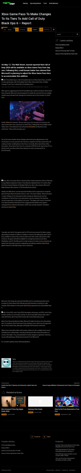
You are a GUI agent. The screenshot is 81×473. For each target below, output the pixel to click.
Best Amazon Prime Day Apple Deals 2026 (12, 410)
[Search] (77, 34)
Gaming (4, 414)
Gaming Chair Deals (35, 409)
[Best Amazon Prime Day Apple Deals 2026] (13, 401)
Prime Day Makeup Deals (62, 45)
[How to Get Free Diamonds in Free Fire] (67, 401)
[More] (54, 30)
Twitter (48, 437)
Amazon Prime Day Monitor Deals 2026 (66, 54)
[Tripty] (6, 365)
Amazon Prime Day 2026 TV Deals (65, 51)
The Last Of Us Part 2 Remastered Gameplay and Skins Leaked (65, 459)
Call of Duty (27, 306)
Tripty (14, 359)
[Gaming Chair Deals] (40, 401)
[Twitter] (44, 437)
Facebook (37, 437)
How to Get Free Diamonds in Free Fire (67, 410)
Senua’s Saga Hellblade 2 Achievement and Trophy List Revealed (61, 385)
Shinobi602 (32, 127)
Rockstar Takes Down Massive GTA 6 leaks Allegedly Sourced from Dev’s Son (67, 446)
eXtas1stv (9, 122)
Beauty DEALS (59, 48)
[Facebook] (32, 437)
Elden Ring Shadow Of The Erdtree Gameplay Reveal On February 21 (65, 450)
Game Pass (12, 207)
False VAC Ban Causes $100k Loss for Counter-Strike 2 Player (66, 455)
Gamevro (27, 342)
